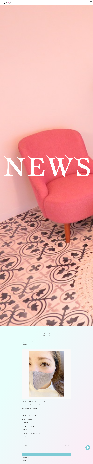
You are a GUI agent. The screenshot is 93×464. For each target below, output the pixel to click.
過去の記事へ (68, 445)
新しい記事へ (25, 445)
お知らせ (25, 460)
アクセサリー (26, 457)
